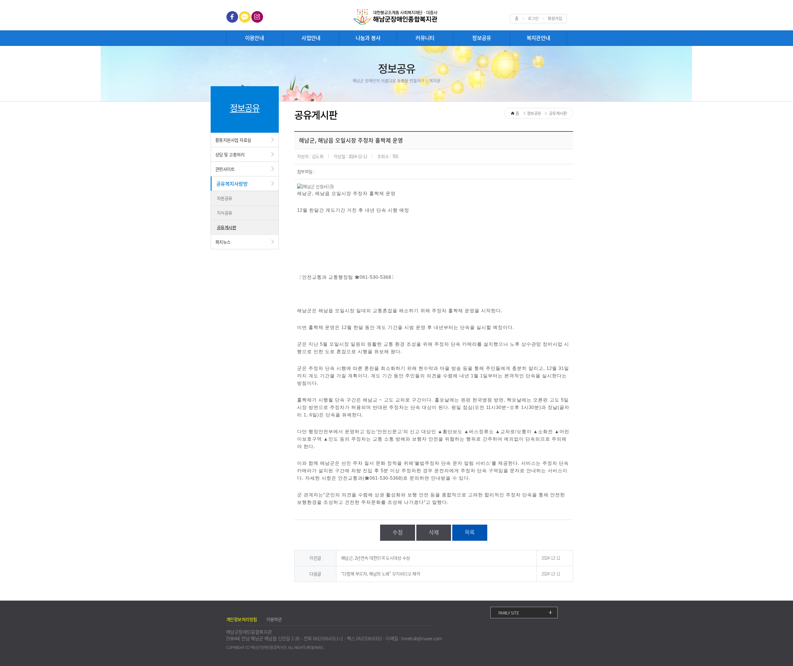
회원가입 (555, 18)
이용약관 (274, 619)
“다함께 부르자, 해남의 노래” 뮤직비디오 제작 (380, 574)
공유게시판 (226, 227)
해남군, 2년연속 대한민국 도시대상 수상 (375, 558)
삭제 (434, 532)
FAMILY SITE (508, 613)
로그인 (533, 18)
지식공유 (224, 213)
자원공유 (224, 198)
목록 (470, 532)
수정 (397, 532)
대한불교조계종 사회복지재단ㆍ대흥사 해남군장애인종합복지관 (396, 17)
